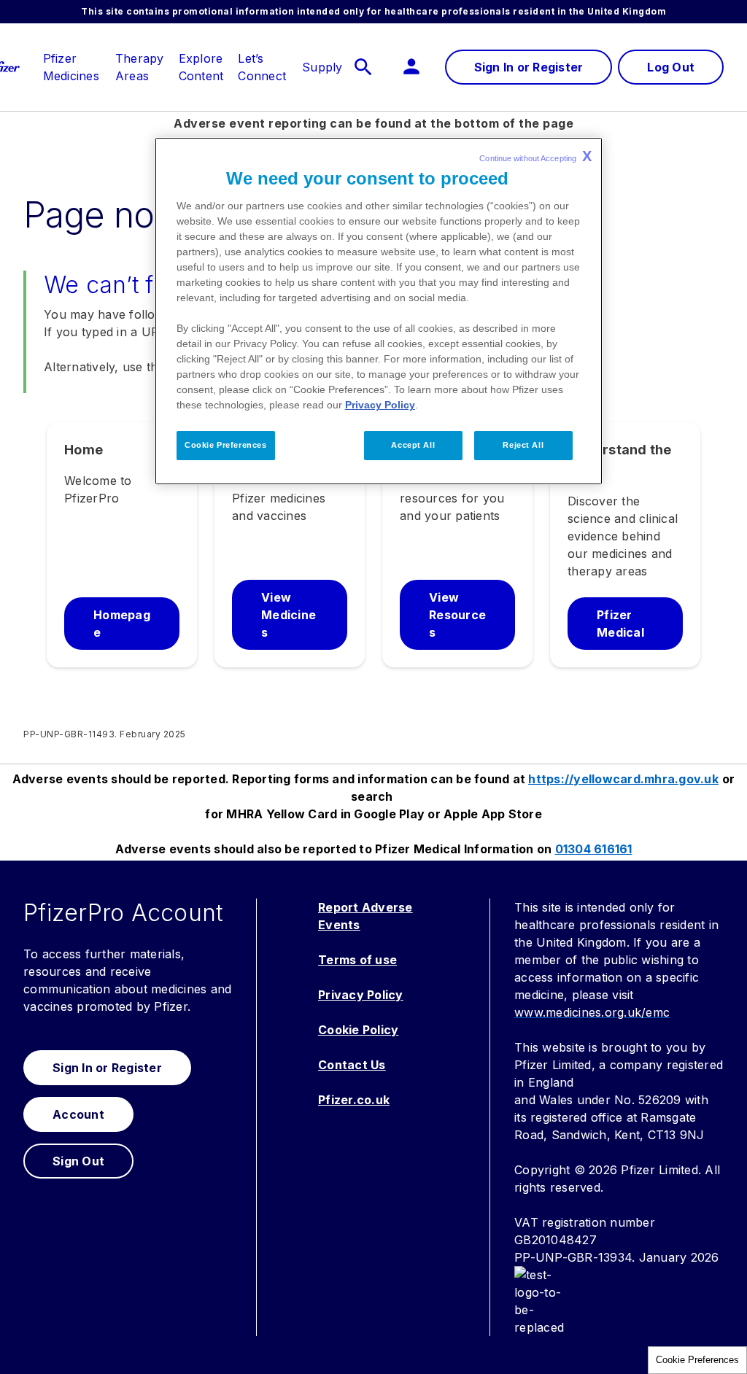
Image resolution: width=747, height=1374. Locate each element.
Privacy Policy (380, 405)
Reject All (523, 444)
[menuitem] (64, 67)
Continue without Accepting (535, 156)
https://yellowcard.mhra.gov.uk (623, 779)
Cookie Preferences (697, 1359)
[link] (71, 58)
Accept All (413, 444)
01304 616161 (593, 849)
